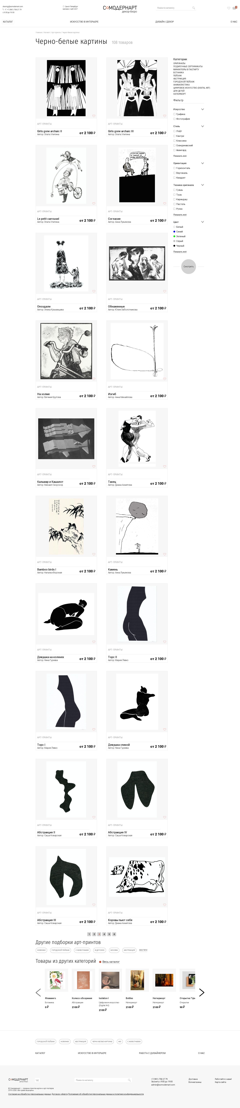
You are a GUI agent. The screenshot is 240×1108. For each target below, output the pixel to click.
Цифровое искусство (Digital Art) (191, 88)
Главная (39, 32)
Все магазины (195, 1082)
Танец (112, 481)
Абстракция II (46, 832)
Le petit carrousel (48, 218)
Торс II (112, 657)
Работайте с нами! (223, 1079)
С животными (82, 950)
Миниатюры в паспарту (186, 69)
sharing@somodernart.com (13, 7)
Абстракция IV (117, 832)
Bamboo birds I (46, 569)
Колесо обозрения (82, 998)
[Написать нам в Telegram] (5, 9)
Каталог (8, 22)
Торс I (41, 744)
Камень (113, 569)
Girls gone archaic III (121, 131)
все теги (143, 950)
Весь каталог (111, 961)
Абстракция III (46, 920)
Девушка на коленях (50, 657)
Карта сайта (220, 1082)
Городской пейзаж (183, 81)
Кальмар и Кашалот (50, 481)
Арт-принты (56, 32)
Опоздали (43, 306)
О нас (234, 22)
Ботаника (178, 72)
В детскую (99, 950)
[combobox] (174, 8)
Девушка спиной (119, 744)
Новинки (41, 950)
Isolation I (104, 998)
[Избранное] (228, 8)
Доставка (193, 1079)
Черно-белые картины (102, 1042)
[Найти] (193, 8)
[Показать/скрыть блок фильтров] (202, 109)
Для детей (178, 91)
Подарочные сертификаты (188, 66)
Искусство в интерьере (84, 22)
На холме (43, 394)
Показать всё (180, 156)
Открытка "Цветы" (190, 998)
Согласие (114, 218)
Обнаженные (116, 306)
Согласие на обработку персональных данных (29, 1094)
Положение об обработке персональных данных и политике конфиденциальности (106, 1094)
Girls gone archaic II (49, 131)
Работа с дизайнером (152, 1053)
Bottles (129, 998)
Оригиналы (179, 63)
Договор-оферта (60, 1094)
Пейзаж (177, 75)
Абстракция (179, 78)
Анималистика (181, 85)
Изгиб (112, 394)
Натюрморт (179, 94)
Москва (114, 950)
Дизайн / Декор (164, 22)
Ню (119, 1042)
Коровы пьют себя (120, 920)
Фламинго (50, 998)
